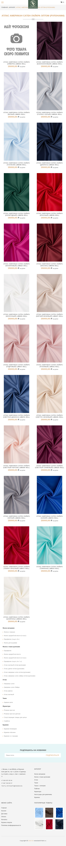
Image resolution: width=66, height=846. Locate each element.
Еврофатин (7, 650)
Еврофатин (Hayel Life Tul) (13, 661)
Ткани (36, 783)
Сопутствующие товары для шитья (15, 717)
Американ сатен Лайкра (12, 687)
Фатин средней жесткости (12, 654)
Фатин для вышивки (10, 643)
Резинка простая (9, 710)
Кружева (37, 797)
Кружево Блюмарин (10, 729)
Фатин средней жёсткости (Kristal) (15, 635)
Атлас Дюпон (8, 691)
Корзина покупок (6, 822)
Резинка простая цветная (12, 714)
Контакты (4, 819)
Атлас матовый (9, 694)
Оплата (3, 816)
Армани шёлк (8, 702)
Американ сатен (9, 683)
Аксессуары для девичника (43, 794)
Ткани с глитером (39, 786)
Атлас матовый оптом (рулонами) (15, 665)
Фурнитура (37, 791)
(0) (63, 2)
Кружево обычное (10, 732)
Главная (4, 808)
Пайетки (37, 788)
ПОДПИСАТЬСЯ (52, 755)
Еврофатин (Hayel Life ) (12, 639)
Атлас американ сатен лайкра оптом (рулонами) (19, 676)
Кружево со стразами (11, 736)
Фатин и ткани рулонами (42, 777)
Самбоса (7, 721)
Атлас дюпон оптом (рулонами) (14, 668)
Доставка (4, 814)
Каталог (3, 811)
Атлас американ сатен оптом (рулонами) (17, 672)
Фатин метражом (39, 774)
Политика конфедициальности (11, 825)
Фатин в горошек (9, 632)
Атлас (36, 780)
